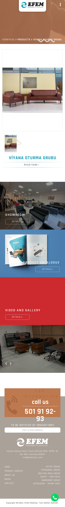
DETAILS (16, 221)
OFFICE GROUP (53, 466)
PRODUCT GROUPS (14, 471)
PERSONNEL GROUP (50, 469)
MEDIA (8, 479)
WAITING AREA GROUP (49, 473)
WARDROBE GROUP (51, 480)
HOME (7, 466)
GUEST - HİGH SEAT (50, 476)
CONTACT (9, 483)
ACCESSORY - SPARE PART (46, 483)
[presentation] (6, 363)
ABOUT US (10, 475)
